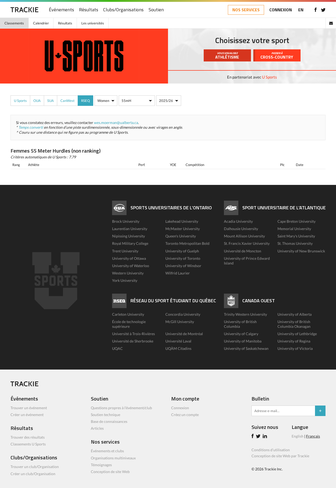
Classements (14, 23)
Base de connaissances (109, 421)
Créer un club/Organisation (32, 473)
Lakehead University (181, 221)
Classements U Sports (28, 444)
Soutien (156, 10)
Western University (128, 273)
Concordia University (182, 314)
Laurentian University (129, 228)
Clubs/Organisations (123, 10)
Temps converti (30, 127)
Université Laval (178, 341)
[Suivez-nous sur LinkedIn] (266, 436)
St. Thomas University (295, 243)
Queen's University (180, 236)
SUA (50, 100)
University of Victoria (295, 348)
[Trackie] (24, 385)
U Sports (269, 77)
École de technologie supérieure (129, 324)
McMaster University (182, 228)
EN (300, 10)
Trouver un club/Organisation (34, 466)
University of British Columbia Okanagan (294, 324)
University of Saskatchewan (246, 348)
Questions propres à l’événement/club (121, 408)
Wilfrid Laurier (177, 273)
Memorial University (294, 228)
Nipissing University (128, 236)
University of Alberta (294, 314)
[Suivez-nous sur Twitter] (323, 10)
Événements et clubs (107, 451)
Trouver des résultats (27, 437)
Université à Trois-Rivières (133, 333)
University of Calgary (241, 333)
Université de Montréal (184, 333)
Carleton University (128, 314)
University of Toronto (182, 258)
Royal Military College (130, 243)
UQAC (117, 348)
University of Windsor (183, 265)
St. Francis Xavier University (247, 243)
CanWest (67, 100)
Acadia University (238, 221)
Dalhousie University (241, 228)
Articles (97, 428)
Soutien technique (105, 414)
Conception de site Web (110, 471)
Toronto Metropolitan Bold (187, 243)
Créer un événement (27, 414)
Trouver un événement (28, 408)
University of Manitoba (242, 341)
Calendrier (41, 23)
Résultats (88, 10)
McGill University (179, 321)
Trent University (125, 251)
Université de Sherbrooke (132, 341)
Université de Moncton (242, 251)
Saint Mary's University (296, 236)
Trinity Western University (245, 314)
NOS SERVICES (246, 10)
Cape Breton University (296, 221)
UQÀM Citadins (178, 348)
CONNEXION (280, 10)
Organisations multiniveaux (113, 458)
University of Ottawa (129, 258)
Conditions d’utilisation (270, 450)
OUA (37, 100)
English (297, 436)
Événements (61, 10)
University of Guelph (182, 251)
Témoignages (101, 465)
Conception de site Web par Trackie (280, 456)
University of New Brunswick (301, 251)
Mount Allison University (244, 236)
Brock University (125, 221)
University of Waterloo (130, 265)
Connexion (180, 408)
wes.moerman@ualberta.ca (116, 122)
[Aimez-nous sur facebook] (315, 10)
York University (124, 280)
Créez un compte (185, 414)
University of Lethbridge (297, 333)
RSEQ (85, 100)
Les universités (92, 23)
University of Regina (293, 341)
